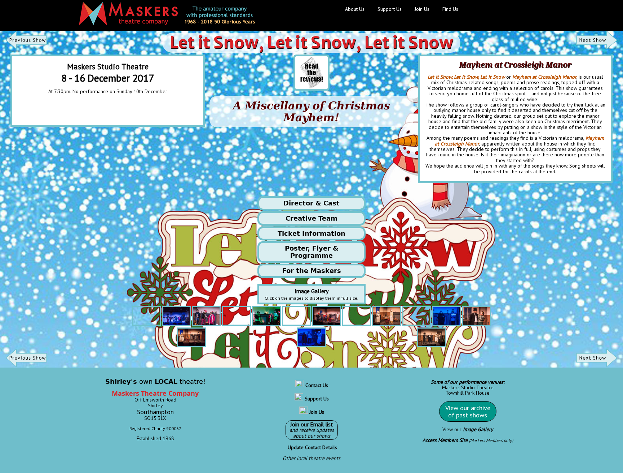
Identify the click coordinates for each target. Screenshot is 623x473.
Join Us (422, 9)
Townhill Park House (468, 393)
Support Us (389, 9)
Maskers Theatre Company (155, 393)
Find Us (450, 9)
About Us (354, 9)
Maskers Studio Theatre (468, 387)
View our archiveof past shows (467, 411)
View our (467, 429)
